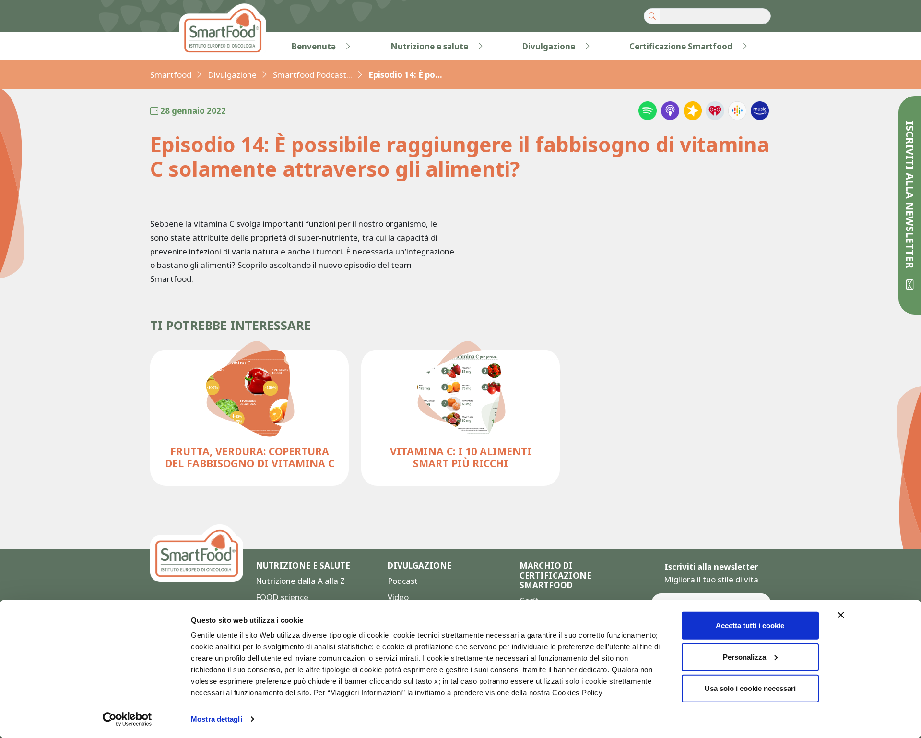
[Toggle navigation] (169, 46)
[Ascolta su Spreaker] (693, 110)
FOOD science (282, 597)
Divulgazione (548, 46)
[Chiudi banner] (841, 615)
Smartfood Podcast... (312, 74)
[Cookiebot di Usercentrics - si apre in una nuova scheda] (127, 719)
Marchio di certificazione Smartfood (555, 575)
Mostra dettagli (216, 719)
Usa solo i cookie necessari (750, 688)
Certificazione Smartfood (680, 46)
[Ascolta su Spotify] (647, 110)
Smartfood (170, 74)
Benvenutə (314, 46)
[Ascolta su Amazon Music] (760, 110)
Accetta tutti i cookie (750, 625)
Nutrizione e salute (429, 46)
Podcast (403, 580)
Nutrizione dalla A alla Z (300, 580)
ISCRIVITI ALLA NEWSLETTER (910, 196)
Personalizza (744, 657)
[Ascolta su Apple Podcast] (670, 110)
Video (398, 597)
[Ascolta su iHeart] (715, 110)
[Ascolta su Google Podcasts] (737, 110)
